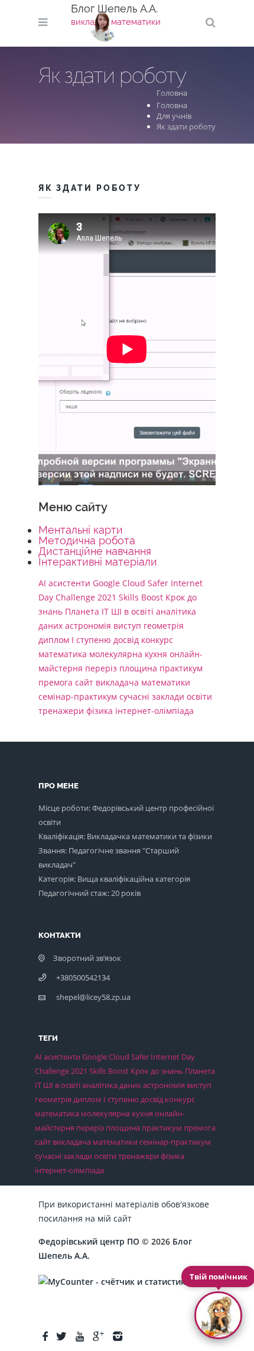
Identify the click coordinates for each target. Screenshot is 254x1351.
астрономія (88, 625)
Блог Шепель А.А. (114, 8)
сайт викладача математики (132, 682)
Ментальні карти (80, 530)
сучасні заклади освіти (165, 696)
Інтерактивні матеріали (97, 562)
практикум (181, 668)
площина (138, 668)
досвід (126, 639)
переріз (101, 668)
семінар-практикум (77, 696)
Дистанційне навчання (94, 551)
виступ (127, 625)
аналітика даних (111, 1085)
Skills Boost (141, 597)
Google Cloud (119, 583)
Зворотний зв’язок (87, 958)
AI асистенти (64, 583)
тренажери (61, 710)
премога (55, 682)
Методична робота (86, 540)
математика (62, 654)
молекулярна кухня (128, 654)
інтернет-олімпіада (154, 710)
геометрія (164, 625)
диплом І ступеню (74, 639)
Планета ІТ (87, 611)
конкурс (157, 639)
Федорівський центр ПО (88, 1241)
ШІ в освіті (132, 611)
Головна (174, 92)
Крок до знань (157, 1071)
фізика (99, 710)
